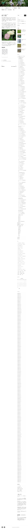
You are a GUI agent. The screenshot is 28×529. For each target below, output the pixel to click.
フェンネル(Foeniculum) (21, 151)
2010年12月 (18, 450)
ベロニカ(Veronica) (20, 162)
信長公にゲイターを (19, 491)
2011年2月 (18, 447)
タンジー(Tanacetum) (20, 122)
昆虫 (18, 230)
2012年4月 (18, 428)
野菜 (18, 218)
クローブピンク (14, 19)
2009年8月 (18, 472)
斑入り (18, 273)
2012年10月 (18, 420)
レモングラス (19, 265)
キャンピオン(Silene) (20, 90)
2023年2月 (18, 323)
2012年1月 (18, 432)
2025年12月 (18, 297)
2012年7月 (18, 424)
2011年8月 (18, 439)
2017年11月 (18, 372)
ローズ (18, 270)
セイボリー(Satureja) (20, 112)
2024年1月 (18, 316)
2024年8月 (18, 315)
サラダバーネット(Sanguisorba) (22, 98)
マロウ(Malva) (20, 176)
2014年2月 (18, 405)
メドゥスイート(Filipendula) (21, 182)
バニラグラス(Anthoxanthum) (21, 143)
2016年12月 (18, 383)
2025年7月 (18, 300)
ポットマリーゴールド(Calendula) (22, 170)
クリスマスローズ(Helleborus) (21, 91)
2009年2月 (18, 480)
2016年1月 (18, 394)
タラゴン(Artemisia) (20, 121)
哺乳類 (19, 229)
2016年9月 (18, 387)
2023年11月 (18, 319)
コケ (21, 248)
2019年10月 (18, 346)
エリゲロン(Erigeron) (20, 75)
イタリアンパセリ (20, 244)
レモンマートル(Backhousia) (21, 202)
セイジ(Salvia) (20, 111)
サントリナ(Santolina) (20, 100)
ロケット (24, 269)
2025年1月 (18, 308)
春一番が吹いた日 (19, 487)
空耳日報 (18, 25)
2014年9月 (18, 402)
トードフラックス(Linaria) (21, 134)
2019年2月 (18, 353)
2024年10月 (18, 312)
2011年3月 (18, 446)
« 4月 (19, 288)
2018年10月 (18, 357)
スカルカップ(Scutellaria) (21, 107)
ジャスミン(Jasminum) (21, 101)
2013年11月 (18, 409)
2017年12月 (18, 371)
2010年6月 (18, 458)
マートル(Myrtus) (20, 177)
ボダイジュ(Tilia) (20, 167)
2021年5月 (18, 331)
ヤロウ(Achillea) (20, 183)
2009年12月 (18, 466)
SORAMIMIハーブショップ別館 (15, 3)
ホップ (23, 261)
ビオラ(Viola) (19, 147)
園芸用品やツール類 (4, 9)
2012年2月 (18, 431)
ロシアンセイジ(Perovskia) (21, 206)
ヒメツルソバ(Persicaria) (21, 146)
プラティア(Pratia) (20, 156)
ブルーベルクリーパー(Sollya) (21, 155)
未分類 (18, 237)
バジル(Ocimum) (20, 142)
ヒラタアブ (19, 258)
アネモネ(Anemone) (20, 67)
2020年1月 (18, 345)
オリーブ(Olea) (20, 79)
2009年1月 (18, 481)
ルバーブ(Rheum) (20, 192)
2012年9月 (18, 421)
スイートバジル (19, 253)
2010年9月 (18, 454)
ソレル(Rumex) (20, 117)
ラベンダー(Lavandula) (21, 187)
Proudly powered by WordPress (15, 527)
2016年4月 (18, 390)
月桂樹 (21, 273)
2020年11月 (18, 338)
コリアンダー (19, 249)
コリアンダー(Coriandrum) (21, 95)
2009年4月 (18, 477)
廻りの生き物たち (10, 9)
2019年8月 (18, 349)
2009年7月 (18, 473)
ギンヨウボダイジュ (20, 245)
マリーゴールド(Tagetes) (21, 173)
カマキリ (24, 244)
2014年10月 (18, 401)
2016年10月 (18, 386)
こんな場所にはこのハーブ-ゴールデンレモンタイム (24, 31)
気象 (13, 9)
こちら (24, 511)
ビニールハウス (23, 258)
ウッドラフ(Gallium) (20, 71)
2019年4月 (18, 350)
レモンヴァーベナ (20, 269)
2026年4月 (18, 293)
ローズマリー (21, 270)
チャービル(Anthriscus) (21, 130)
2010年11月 (18, 451)
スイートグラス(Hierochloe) (21, 106)
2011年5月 (18, 443)
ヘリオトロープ (19, 261)
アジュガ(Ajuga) (20, 66)
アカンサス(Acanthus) (20, 62)
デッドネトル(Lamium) (21, 133)
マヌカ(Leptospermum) (21, 172)
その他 (19, 226)
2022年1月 (18, 330)
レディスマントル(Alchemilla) (21, 196)
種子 (18, 274)
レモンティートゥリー (20, 266)
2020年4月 (18, 342)
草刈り (20, 274)
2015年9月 (18, 398)
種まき (23, 273)
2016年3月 (18, 391)
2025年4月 (18, 304)
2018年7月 (18, 361)
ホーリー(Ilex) (20, 166)
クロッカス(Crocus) (20, 94)
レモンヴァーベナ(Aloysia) (21, 203)
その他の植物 (19, 58)
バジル (21, 257)
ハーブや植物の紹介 (19, 57)
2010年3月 (18, 462)
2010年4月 (18, 461)
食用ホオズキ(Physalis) (21, 221)
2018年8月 (18, 360)
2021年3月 (18, 334)
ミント (24, 262)
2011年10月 (18, 436)
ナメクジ (19, 257)
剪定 (24, 270)
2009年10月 (18, 469)
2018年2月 (18, 368)
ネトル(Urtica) (20, 138)
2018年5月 (18, 364)
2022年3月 (18, 327)
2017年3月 (18, 379)
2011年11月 (18, 435)
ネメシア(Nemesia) (20, 139)
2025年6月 (18, 301)
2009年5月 (18, 476)
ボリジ (18, 262)
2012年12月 (18, 417)
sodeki (7, 14)
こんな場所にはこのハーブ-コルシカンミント (24, 45)
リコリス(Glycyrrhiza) (20, 191)
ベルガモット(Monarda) (21, 161)
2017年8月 (18, 376)
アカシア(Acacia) (20, 61)
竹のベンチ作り (23, 34)
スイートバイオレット (20, 252)
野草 (18, 217)
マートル (21, 262)
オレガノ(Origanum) (20, 80)
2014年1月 (18, 406)
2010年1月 (18, 465)
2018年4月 (18, 365)
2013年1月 (18, 416)
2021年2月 (18, 335)
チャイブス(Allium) (20, 129)
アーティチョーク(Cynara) (21, 70)
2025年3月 (18, 305)
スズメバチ (23, 253)
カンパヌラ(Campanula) (21, 86)
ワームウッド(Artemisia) (21, 213)
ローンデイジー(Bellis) (20, 212)
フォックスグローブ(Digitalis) (21, 152)
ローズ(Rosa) (19, 207)
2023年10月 (18, 320)
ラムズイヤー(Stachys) (21, 188)
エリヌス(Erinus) (20, 76)
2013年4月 (18, 413)
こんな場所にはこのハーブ (20, 56)
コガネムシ (19, 248)
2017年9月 (18, 375)
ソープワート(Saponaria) (21, 118)
